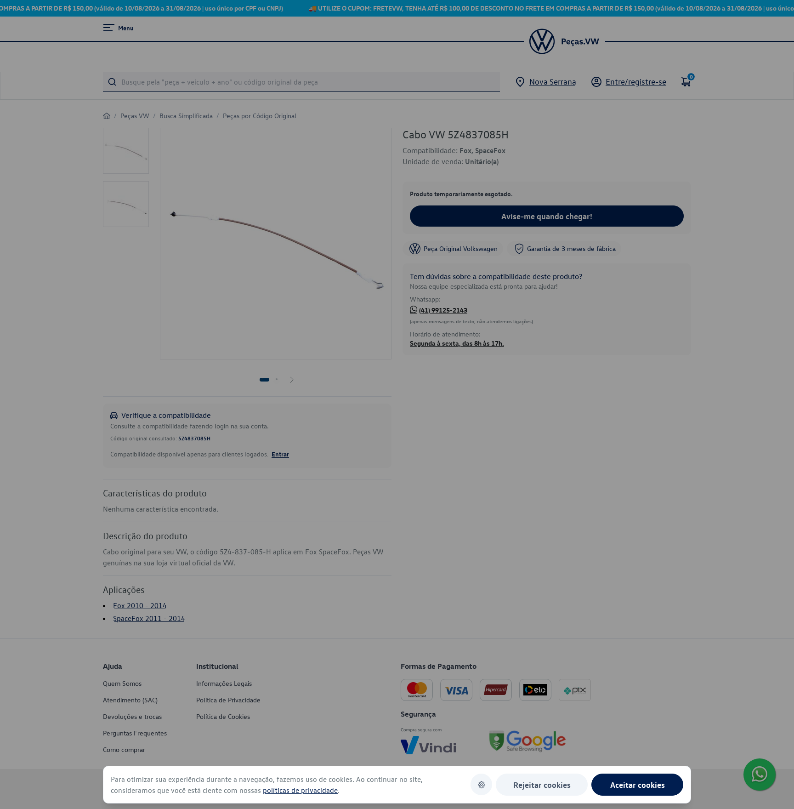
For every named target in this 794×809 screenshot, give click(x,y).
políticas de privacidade (300, 790)
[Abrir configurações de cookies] (481, 784)
